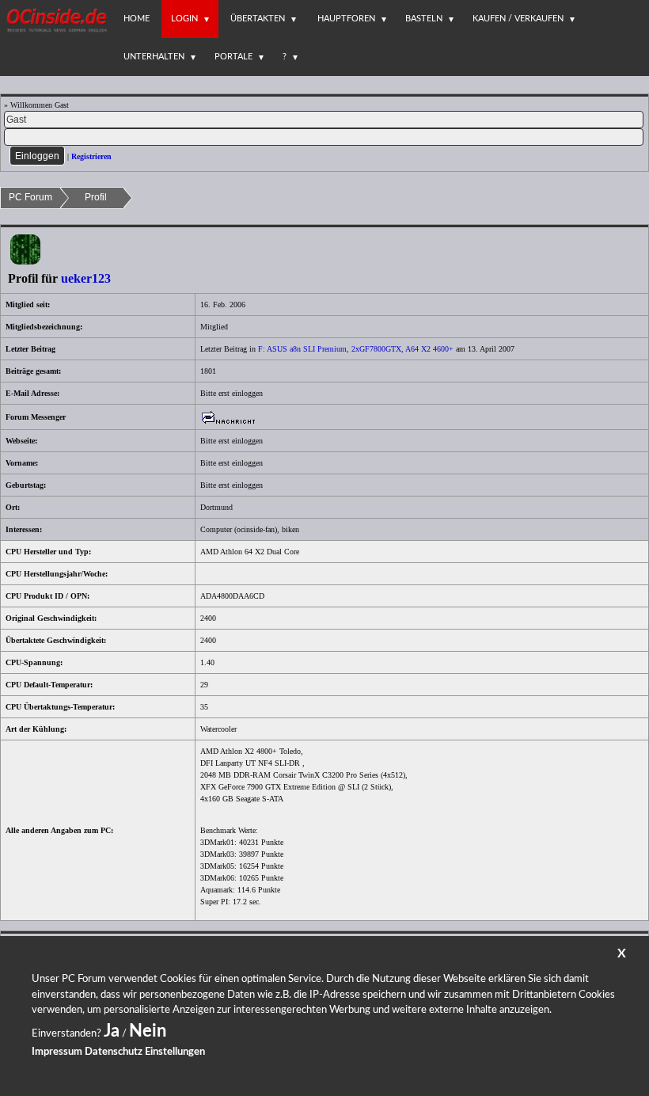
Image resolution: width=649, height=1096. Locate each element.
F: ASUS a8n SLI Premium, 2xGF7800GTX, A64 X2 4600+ (356, 348)
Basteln (423, 18)
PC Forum (30, 197)
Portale (233, 56)
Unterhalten (153, 56)
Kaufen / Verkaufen (518, 18)
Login (184, 18)
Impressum (57, 1052)
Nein (147, 1031)
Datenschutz (113, 1052)
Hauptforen (346, 18)
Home (136, 18)
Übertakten (257, 18)
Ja (112, 1031)
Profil (96, 197)
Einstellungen (175, 1052)
